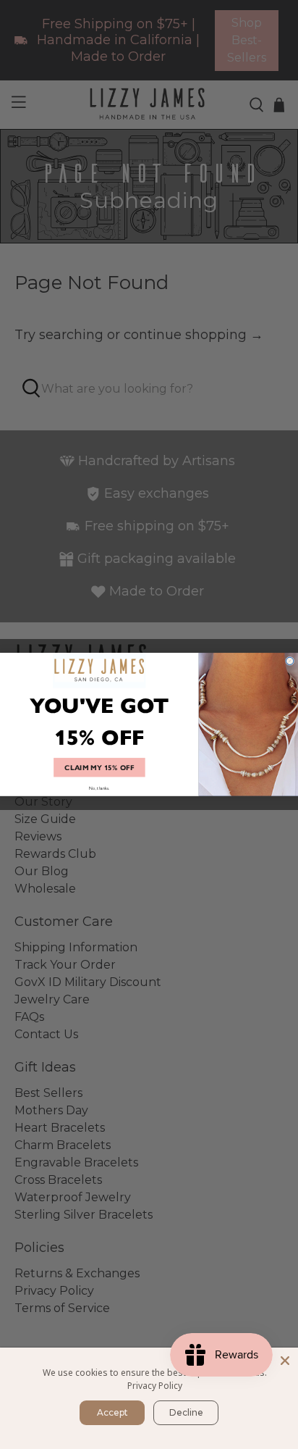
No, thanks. (99, 788)
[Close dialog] (290, 660)
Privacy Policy (154, 1385)
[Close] (285, 1360)
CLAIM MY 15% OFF (99, 767)
